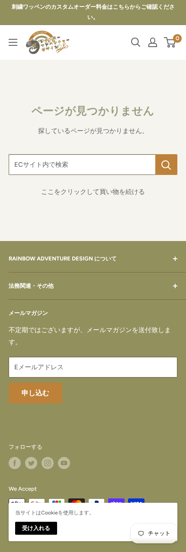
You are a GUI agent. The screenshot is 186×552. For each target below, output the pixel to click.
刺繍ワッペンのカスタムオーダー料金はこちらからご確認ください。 (93, 11)
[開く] (136, 42)
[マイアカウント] (152, 42)
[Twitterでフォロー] (31, 463)
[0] (170, 42)
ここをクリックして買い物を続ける (93, 192)
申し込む (35, 393)
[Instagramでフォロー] (48, 463)
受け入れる (36, 528)
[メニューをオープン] (13, 42)
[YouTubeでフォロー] (64, 463)
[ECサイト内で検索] (166, 164)
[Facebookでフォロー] (15, 463)
